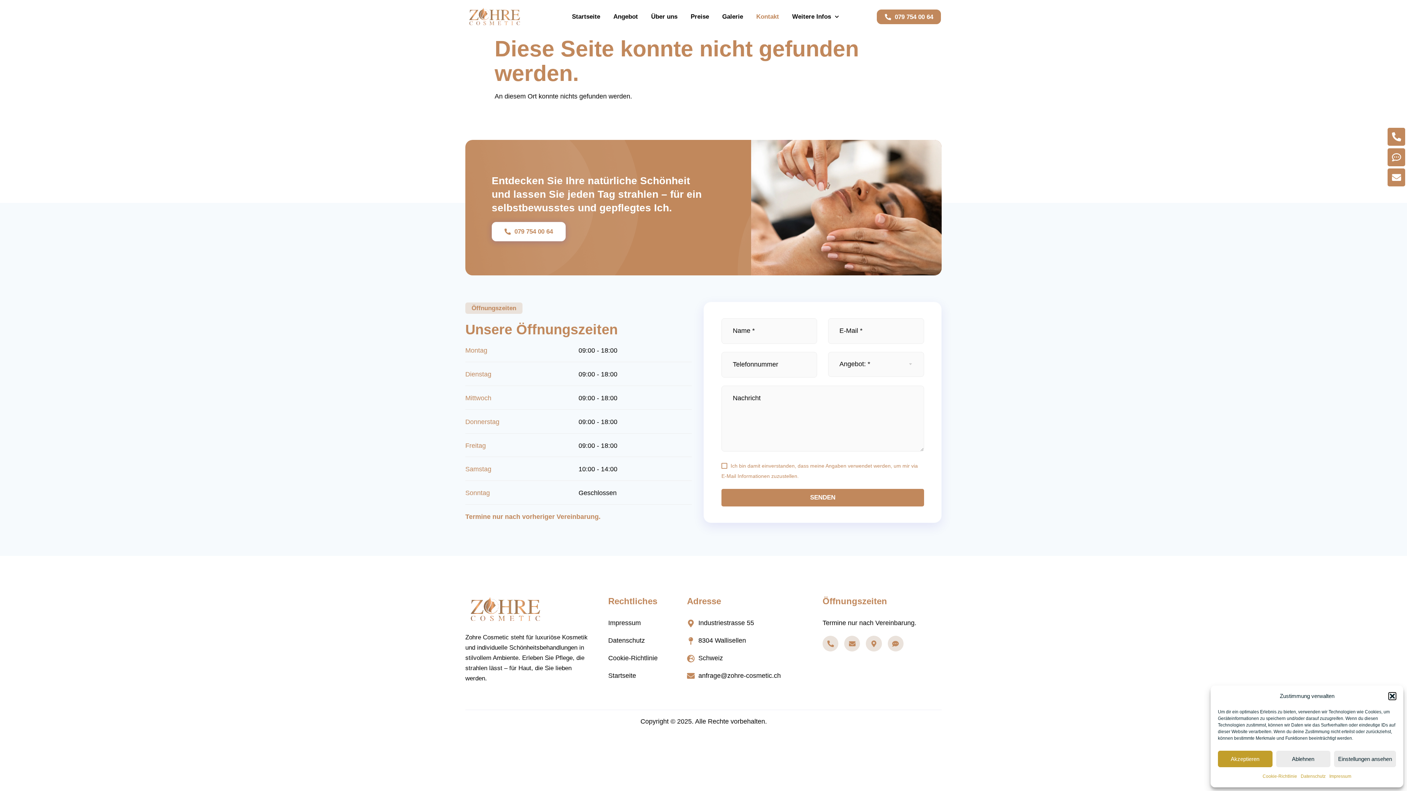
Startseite (586, 16)
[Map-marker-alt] (874, 643)
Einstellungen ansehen (1365, 759)
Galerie (732, 16)
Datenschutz (1313, 776)
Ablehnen (1303, 759)
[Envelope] (852, 643)
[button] (1392, 696)
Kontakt (767, 16)
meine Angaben (828, 466)
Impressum (1340, 776)
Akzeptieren (1245, 759)
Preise (700, 16)
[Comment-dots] (896, 643)
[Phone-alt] (830, 643)
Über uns (664, 16)
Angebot (625, 16)
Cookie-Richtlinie (1280, 776)
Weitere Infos (811, 16)
